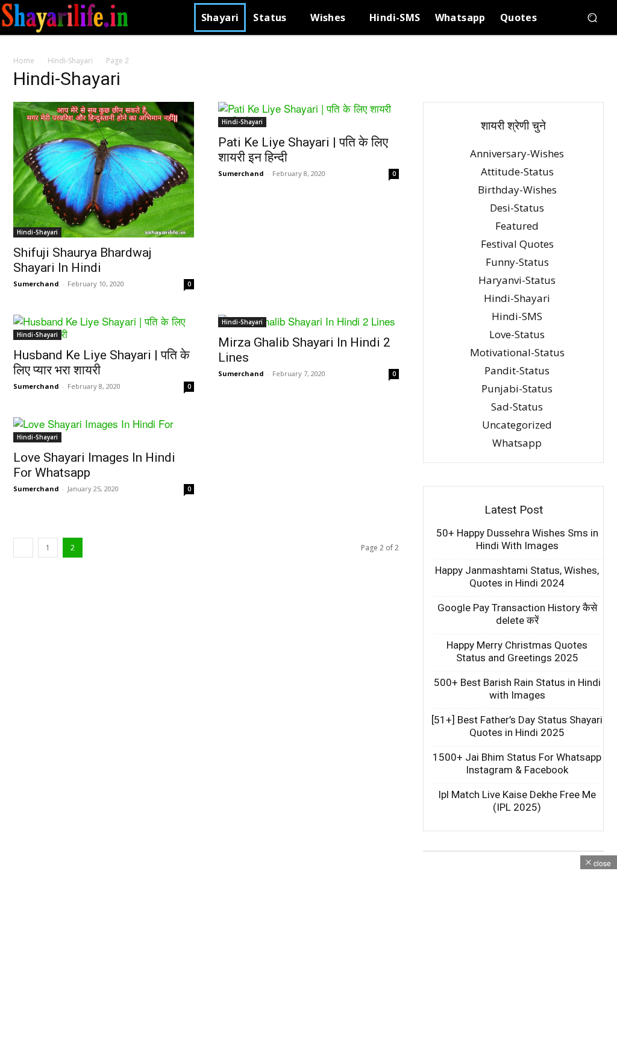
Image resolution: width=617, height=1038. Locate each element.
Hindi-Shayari (70, 60)
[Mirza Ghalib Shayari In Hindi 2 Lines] (308, 321)
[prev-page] (23, 548)
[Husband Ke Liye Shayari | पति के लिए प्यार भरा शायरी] (103, 327)
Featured (517, 226)
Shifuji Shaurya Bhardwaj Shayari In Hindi (82, 260)
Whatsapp (517, 443)
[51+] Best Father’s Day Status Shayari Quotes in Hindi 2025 (517, 726)
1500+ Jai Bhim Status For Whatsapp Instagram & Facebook (517, 763)
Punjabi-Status (517, 388)
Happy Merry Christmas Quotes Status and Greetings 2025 (516, 651)
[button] (592, 18)
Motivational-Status (517, 352)
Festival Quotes (517, 244)
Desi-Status (517, 208)
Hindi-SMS (517, 316)
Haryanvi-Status (517, 280)
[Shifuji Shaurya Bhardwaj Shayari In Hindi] (103, 169)
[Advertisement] (308, 953)
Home (23, 60)
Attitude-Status (517, 171)
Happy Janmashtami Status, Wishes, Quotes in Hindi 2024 (517, 576)
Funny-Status (517, 262)
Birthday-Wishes (517, 190)
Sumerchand (36, 283)
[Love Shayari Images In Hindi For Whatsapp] (103, 429)
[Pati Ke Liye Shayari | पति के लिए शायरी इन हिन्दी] (308, 114)
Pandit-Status (517, 370)
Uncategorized (517, 425)
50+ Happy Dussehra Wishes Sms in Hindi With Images (517, 539)
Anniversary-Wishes (517, 153)
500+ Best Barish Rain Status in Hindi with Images (517, 688)
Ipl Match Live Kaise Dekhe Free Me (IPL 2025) (517, 800)
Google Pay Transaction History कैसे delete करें (517, 614)
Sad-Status (517, 407)
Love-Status (517, 334)
